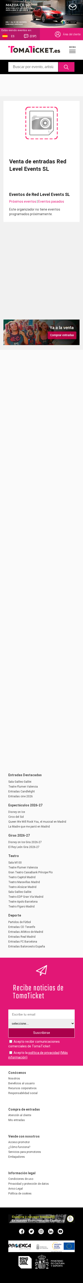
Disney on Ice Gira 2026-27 (25, 842)
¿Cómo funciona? (19, 1147)
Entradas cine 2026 (20, 796)
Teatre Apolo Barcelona (23, 901)
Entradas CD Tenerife (21, 927)
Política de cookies (20, 1193)
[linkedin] (51, 1231)
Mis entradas (16, 1120)
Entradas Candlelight (21, 791)
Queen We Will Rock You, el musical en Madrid (37, 821)
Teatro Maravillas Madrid (24, 882)
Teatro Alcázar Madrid (22, 887)
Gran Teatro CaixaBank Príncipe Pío (30, 872)
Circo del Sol (16, 816)
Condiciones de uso (20, 1179)
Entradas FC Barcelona (22, 941)
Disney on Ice (16, 812)
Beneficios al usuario (21, 1083)
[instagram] (41, 1231)
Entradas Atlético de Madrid (25, 931)
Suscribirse (41, 1033)
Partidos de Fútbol (19, 922)
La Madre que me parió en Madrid (29, 826)
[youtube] (60, 1231)
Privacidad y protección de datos (28, 1183)
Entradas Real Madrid (22, 936)
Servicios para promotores (24, 1152)
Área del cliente (71, 34)
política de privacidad (43, 1053)
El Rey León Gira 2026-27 (23, 847)
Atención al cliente (19, 1115)
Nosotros (14, 1078)
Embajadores (16, 1156)
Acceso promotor (19, 1142)
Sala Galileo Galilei (19, 781)
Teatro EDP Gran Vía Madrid (25, 896)
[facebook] (22, 1231)
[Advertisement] (41, 84)
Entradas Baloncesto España (26, 946)
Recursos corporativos (22, 1088)
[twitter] (31, 1231)
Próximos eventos (22, 201)
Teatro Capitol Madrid (22, 877)
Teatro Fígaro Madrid (21, 906)
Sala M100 (15, 862)
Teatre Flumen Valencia (23, 786)
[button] (72, 49)
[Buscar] (66, 67)
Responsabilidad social (23, 1093)
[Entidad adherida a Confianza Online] (41, 1222)
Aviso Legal (15, 1188)
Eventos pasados (51, 201)
